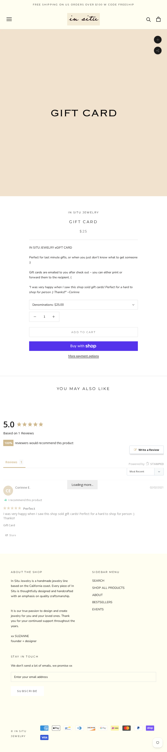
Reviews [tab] (11, 462)
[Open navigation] (9, 19)
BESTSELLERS (102, 602)
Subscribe (27, 691)
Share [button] (12, 535)
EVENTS (98, 609)
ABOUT (97, 595)
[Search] (148, 19)
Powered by (146, 464)
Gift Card (9, 525)
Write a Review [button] (149, 450)
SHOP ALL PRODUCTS (108, 588)
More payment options (83, 356)
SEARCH (98, 581)
